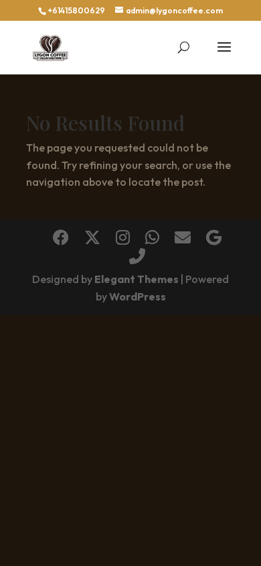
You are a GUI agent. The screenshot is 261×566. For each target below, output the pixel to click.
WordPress (137, 296)
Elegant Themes (136, 279)
